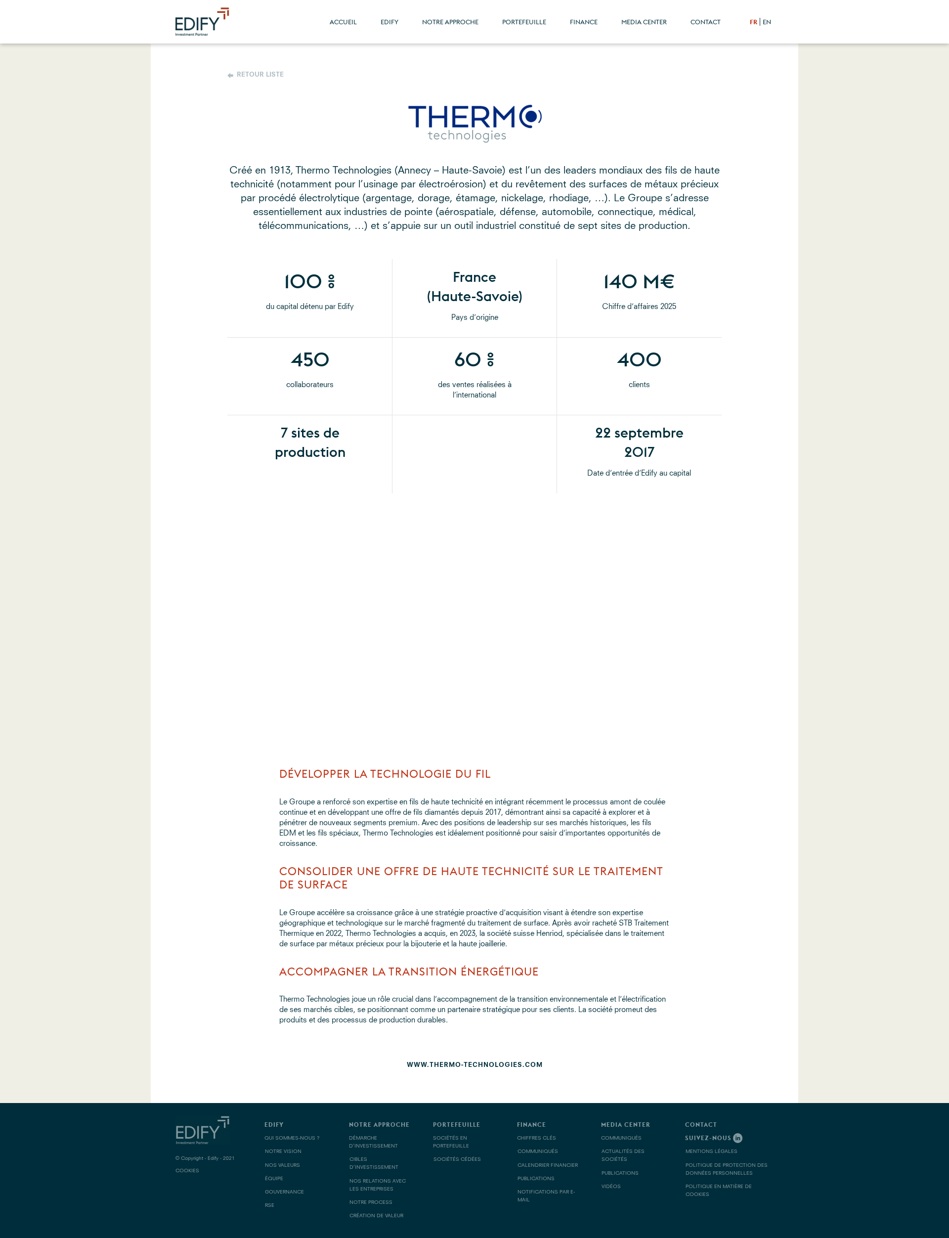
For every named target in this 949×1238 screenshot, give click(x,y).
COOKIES (187, 1170)
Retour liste (260, 75)
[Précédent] (198, 622)
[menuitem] (343, 22)
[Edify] (210, 20)
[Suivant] (751, 622)
